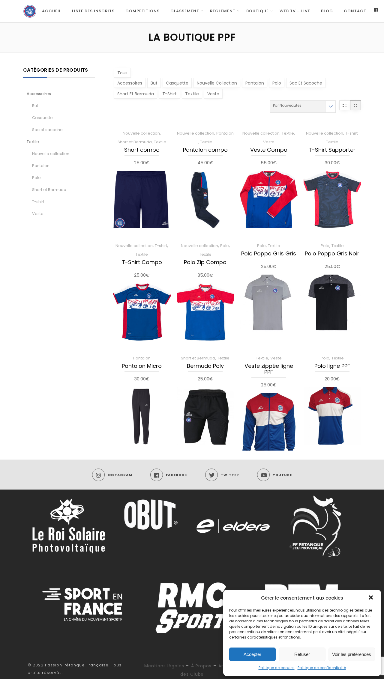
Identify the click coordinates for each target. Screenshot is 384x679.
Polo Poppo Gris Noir (332, 254)
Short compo (142, 150)
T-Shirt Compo (142, 262)
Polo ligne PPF (332, 366)
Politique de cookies (277, 667)
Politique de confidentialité (322, 667)
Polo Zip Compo (205, 262)
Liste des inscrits (93, 11)
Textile (33, 141)
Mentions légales (164, 666)
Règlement (223, 11)
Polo (36, 177)
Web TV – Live (295, 11)
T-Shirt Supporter (332, 150)
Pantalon (41, 165)
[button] (371, 598)
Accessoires (39, 94)
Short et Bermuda (49, 189)
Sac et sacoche (47, 130)
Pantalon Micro (142, 366)
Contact (355, 11)
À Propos (201, 666)
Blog (327, 11)
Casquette (42, 118)
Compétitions (142, 11)
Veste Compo (268, 150)
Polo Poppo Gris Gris (268, 254)
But (35, 106)
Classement (184, 11)
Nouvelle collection (50, 153)
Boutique (257, 11)
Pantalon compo (205, 150)
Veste (38, 213)
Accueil (51, 11)
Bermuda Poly (205, 366)
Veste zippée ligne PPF (268, 369)
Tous (122, 73)
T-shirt (38, 201)
